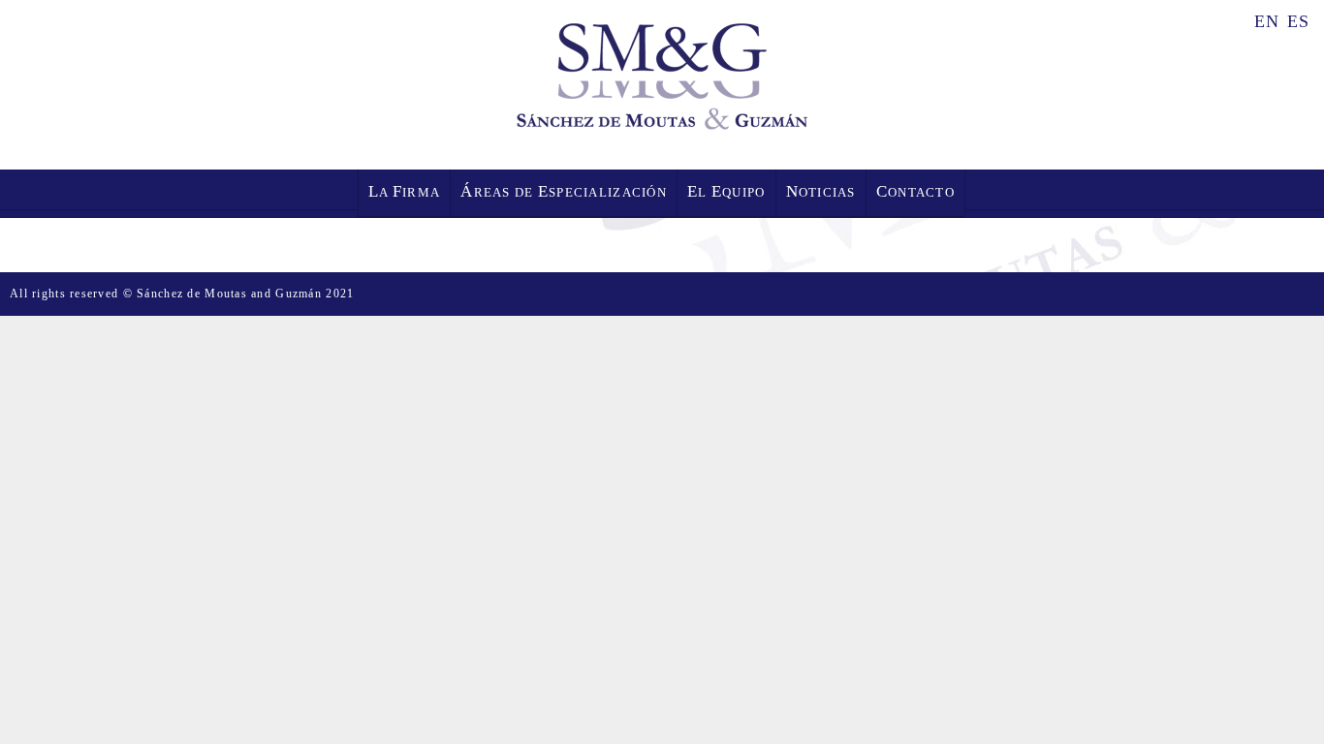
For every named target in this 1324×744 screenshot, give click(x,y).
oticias (821, 191)
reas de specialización (563, 191)
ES (1298, 20)
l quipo (726, 191)
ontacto (915, 191)
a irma (404, 191)
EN (1267, 20)
